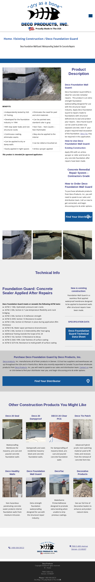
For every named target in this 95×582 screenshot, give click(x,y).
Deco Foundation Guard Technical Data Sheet (78, 333)
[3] (77, 245)
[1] (17, 245)
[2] (47, 245)
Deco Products (21, 367)
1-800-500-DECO (17, 547)
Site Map (37, 580)
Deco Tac (84, 133)
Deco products (9, 361)
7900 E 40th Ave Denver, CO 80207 (47, 573)
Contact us (84, 367)
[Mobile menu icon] (91, 15)
